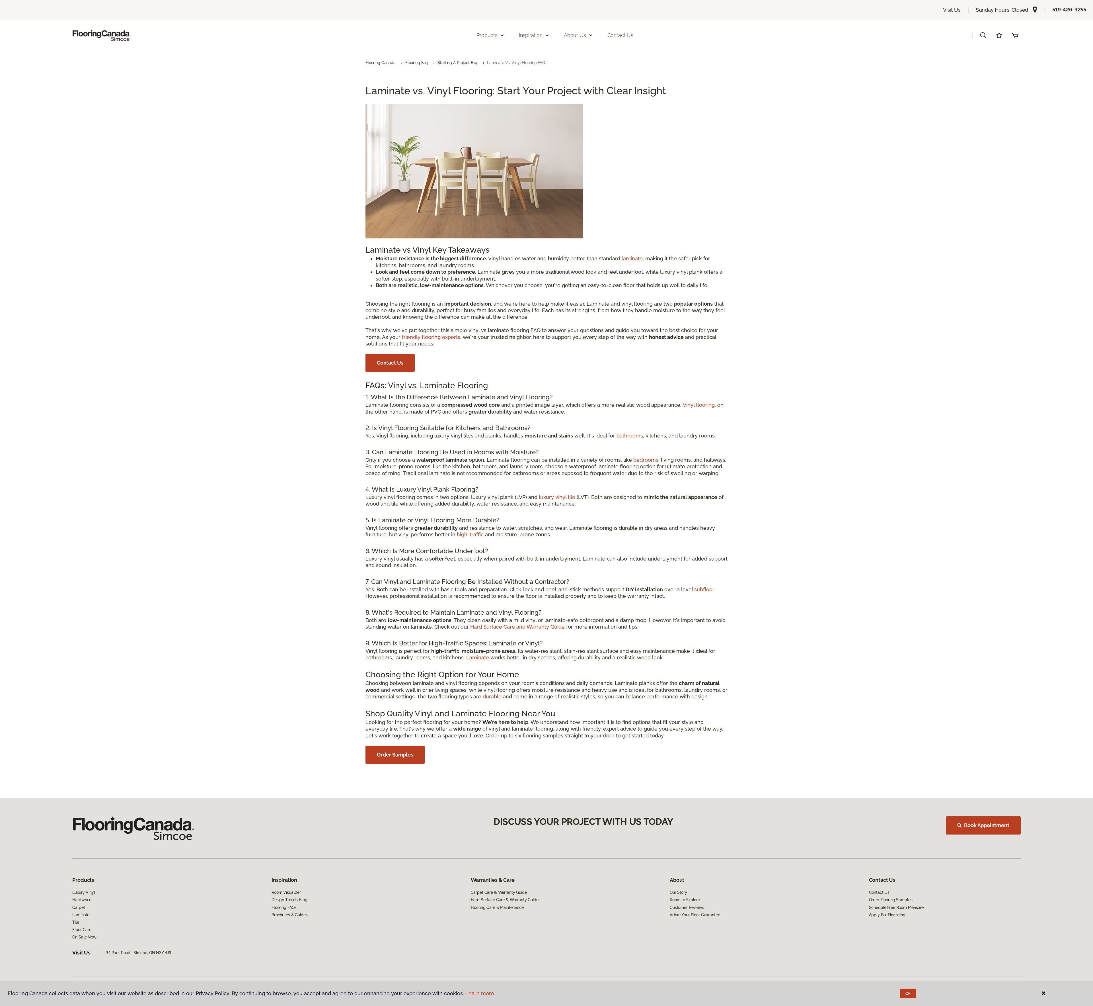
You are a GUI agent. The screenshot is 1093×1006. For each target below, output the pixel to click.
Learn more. (480, 993)
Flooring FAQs (284, 907)
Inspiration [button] (531, 35)
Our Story (678, 892)
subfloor (704, 589)
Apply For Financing (887, 915)
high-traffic (470, 534)
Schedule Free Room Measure (896, 907)
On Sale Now (84, 937)
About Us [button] (575, 35)
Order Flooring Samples (891, 899)
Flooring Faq (416, 62)
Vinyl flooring (699, 405)
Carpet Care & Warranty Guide (499, 892)
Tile (75, 922)
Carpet (78, 907)
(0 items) (1015, 35)
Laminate (477, 658)
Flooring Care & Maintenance (497, 907)
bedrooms (645, 460)
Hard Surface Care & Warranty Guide (505, 899)
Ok (908, 993)
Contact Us (620, 35)
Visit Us (952, 10)
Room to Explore (685, 899)
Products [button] (487, 35)
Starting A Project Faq (457, 62)
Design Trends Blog (289, 899)
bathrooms (630, 436)
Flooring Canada (380, 62)
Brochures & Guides (289, 915)
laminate (632, 258)
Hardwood (82, 899)
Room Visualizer (286, 892)
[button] (983, 35)
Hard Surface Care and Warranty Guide (517, 627)
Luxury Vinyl (83, 892)
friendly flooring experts (431, 337)
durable (492, 697)
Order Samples (395, 755)
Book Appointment (986, 825)
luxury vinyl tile (557, 497)
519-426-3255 (1069, 10)
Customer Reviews (687, 907)
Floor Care (81, 929)
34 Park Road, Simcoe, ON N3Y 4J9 (138, 952)
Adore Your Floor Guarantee (695, 915)
